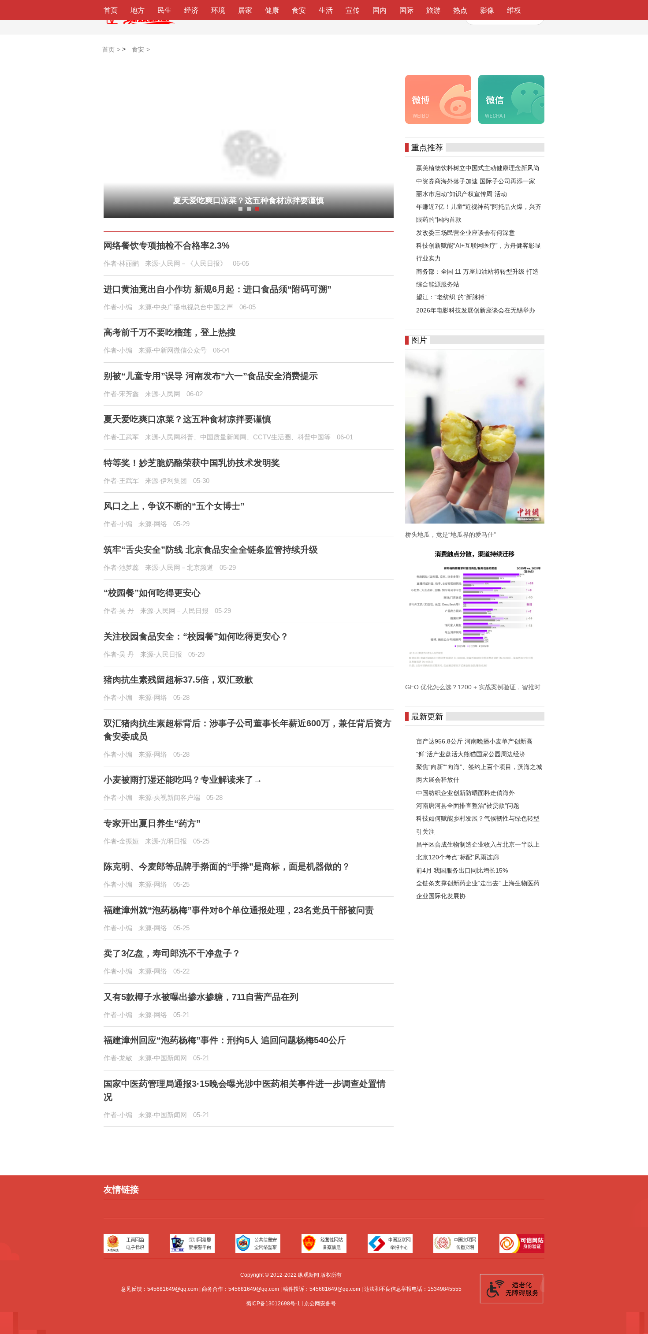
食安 (299, 10)
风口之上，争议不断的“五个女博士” (174, 506)
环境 (218, 10)
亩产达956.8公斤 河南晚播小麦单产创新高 (474, 741)
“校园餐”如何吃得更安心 (152, 593)
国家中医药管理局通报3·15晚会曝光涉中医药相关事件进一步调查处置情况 (245, 1090)
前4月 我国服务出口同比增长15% (462, 870)
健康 (272, 10)
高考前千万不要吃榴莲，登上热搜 (170, 332)
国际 (406, 10)
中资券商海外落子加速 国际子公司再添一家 (475, 181)
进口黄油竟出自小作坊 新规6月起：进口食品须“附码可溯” (217, 289)
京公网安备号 (320, 1304)
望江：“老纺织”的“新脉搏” (451, 297)
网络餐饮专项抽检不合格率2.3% (167, 245)
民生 (164, 10)
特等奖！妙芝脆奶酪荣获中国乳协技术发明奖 (248, 200)
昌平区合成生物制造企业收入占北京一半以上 (478, 844)
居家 (245, 10)
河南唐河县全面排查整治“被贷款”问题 (467, 805)
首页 (111, 10)
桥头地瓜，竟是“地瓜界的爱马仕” (450, 534)
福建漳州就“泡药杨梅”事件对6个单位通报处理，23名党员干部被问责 (239, 910)
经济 (191, 10)
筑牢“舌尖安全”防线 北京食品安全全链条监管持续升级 (211, 549)
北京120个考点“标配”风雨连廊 (457, 857)
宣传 (353, 10)
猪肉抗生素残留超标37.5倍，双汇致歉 (178, 679)
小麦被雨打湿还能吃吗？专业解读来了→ (183, 779)
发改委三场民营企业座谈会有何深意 (465, 232)
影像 (487, 10)
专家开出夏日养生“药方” (152, 823)
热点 (460, 10)
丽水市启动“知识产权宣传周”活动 (461, 193)
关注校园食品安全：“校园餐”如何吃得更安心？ (196, 636)
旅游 (433, 10)
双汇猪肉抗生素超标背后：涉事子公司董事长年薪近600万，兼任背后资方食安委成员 (247, 729)
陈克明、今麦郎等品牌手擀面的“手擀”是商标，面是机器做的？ (227, 866)
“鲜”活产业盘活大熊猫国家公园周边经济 (470, 754)
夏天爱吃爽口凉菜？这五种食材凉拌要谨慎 (187, 419)
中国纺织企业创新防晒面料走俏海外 (465, 792)
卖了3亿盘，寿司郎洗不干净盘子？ (172, 953)
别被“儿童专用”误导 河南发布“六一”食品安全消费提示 (211, 376)
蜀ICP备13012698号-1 (273, 1304)
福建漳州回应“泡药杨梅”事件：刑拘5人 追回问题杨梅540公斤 (225, 1040)
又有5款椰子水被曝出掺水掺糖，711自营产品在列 (201, 997)
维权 (514, 10)
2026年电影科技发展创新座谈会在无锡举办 (475, 310)
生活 (326, 10)
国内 (379, 10)
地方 (137, 10)
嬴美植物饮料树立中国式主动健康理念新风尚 (478, 168)
